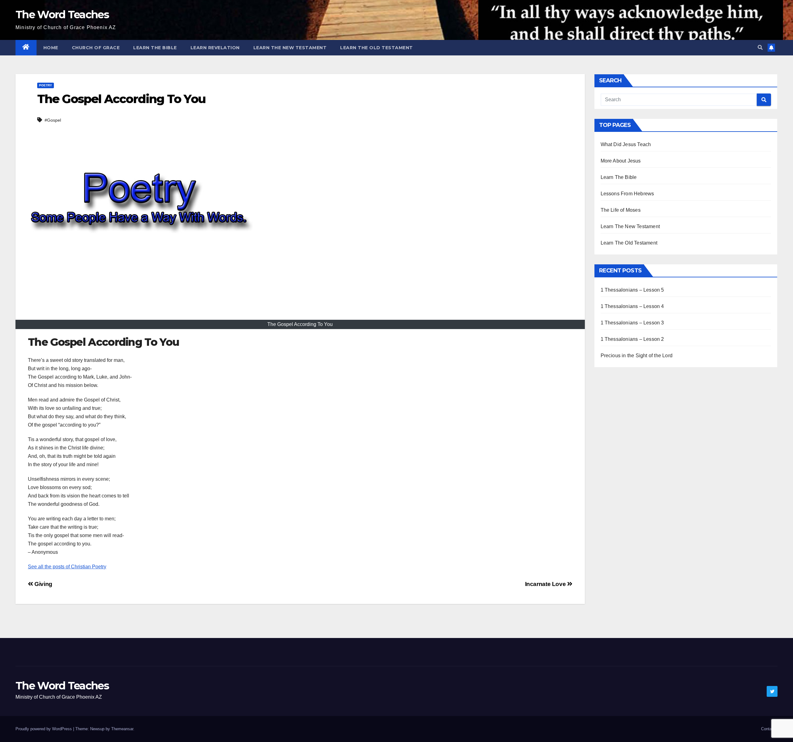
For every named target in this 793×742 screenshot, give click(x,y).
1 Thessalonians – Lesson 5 (632, 290)
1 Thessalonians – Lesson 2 (632, 339)
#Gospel (53, 120)
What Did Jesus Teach (626, 144)
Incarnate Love (546, 584)
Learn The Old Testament (376, 47)
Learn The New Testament (290, 47)
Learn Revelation (215, 47)
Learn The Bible (155, 47)
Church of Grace (96, 47)
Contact (768, 729)
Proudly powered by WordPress (44, 729)
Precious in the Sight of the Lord (637, 355)
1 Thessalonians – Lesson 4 (632, 306)
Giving (42, 584)
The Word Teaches (62, 14)
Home (50, 47)
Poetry (45, 85)
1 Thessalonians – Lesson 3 (632, 322)
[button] (760, 47)
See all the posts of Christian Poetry (67, 566)
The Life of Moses (621, 210)
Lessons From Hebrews (627, 193)
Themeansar (122, 729)
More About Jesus (621, 160)
